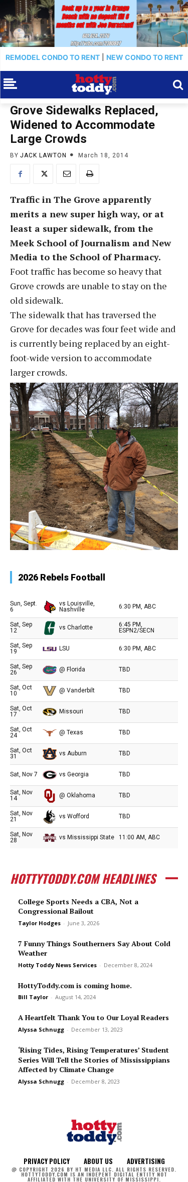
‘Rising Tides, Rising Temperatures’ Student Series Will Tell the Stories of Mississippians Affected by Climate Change (94, 1059)
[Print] (89, 174)
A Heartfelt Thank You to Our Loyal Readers (93, 1017)
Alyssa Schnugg (41, 1029)
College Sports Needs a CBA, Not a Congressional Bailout (78, 906)
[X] (43, 174)
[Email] (66, 174)
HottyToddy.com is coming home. (75, 985)
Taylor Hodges (39, 923)
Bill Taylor (33, 997)
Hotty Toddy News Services (57, 965)
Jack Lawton (43, 155)
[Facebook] (20, 174)
